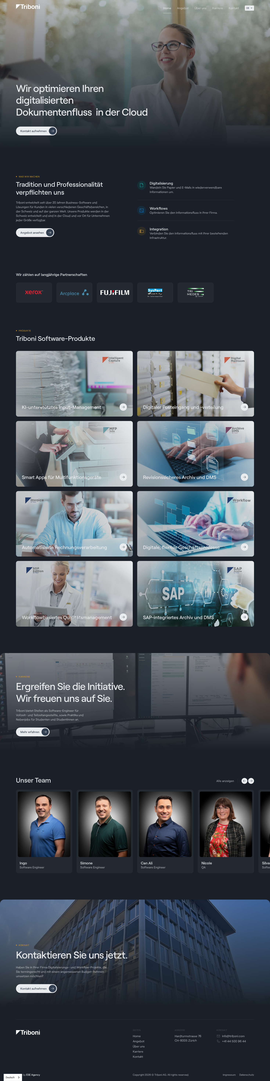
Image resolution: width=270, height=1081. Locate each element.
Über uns (139, 1046)
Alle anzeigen (225, 781)
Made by (28, 1074)
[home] (28, 6)
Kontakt (138, 1056)
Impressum (229, 1074)
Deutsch (10, 1077)
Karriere (138, 1051)
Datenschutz (246, 1074)
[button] (249, 8)
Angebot (138, 1041)
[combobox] (13, 1077)
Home (137, 1036)
